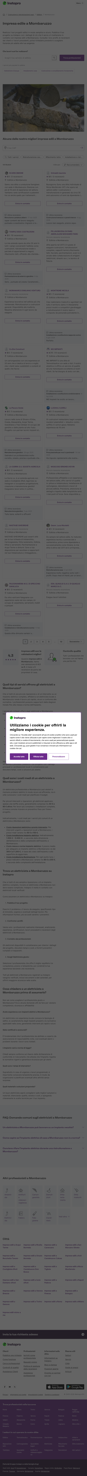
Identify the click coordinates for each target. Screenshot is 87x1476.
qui (24, 745)
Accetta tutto (19, 756)
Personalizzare (58, 756)
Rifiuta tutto (38, 756)
